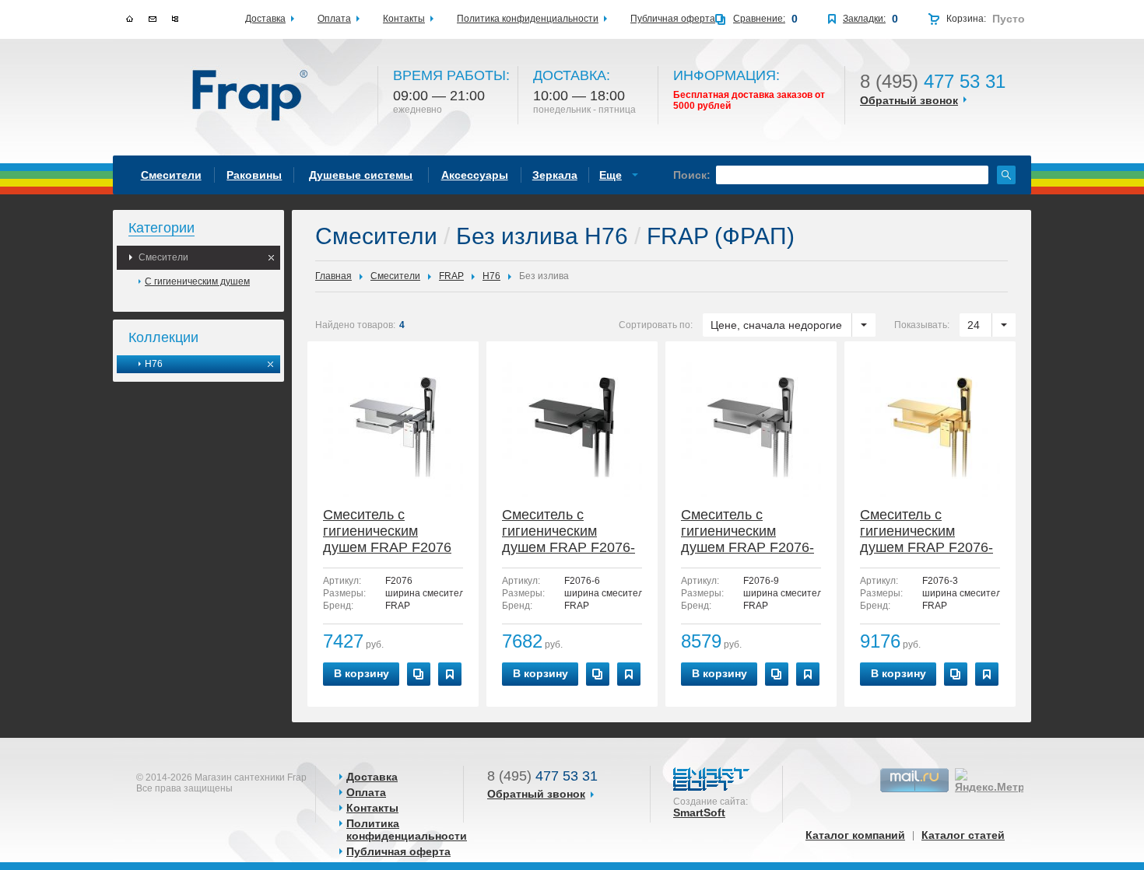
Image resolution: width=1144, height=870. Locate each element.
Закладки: (864, 18)
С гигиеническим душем (197, 281)
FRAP (451, 276)
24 (973, 325)
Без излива (544, 276)
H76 (154, 363)
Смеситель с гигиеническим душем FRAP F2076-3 (926, 532)
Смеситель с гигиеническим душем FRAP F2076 (387, 531)
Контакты (372, 808)
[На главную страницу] (251, 96)
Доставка (372, 776)
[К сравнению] (418, 674)
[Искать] (1006, 175)
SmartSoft (699, 812)
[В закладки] (449, 674)
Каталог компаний (855, 835)
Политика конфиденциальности (406, 829)
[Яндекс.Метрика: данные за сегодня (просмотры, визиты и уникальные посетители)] (999, 780)
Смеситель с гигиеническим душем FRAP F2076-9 (747, 532)
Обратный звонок (909, 100)
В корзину (361, 673)
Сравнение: (759, 18)
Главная (333, 276)
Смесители (163, 257)
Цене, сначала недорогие (776, 325)
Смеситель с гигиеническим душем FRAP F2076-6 (568, 532)
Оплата (366, 792)
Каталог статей (963, 835)
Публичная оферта (398, 851)
